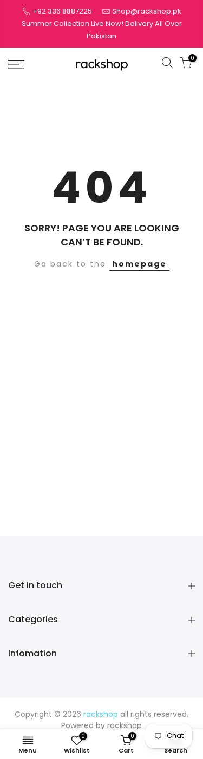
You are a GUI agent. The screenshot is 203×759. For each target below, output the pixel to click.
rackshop (124, 725)
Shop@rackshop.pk (146, 11)
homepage (139, 263)
